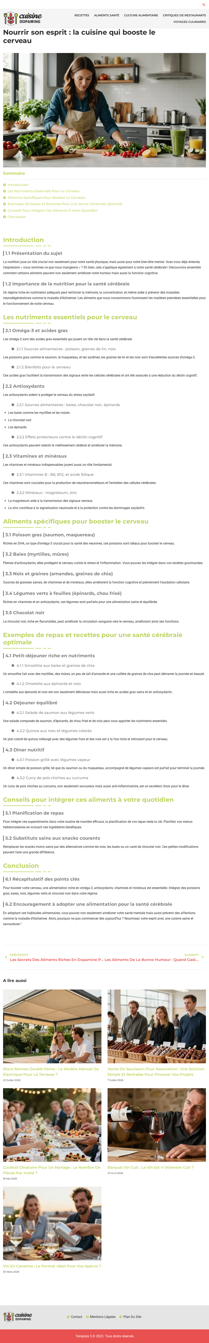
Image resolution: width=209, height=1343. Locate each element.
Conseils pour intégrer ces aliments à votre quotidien (53, 210)
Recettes (81, 15)
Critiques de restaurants (184, 15)
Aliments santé (106, 15)
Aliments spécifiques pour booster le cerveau (46, 198)
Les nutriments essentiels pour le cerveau (44, 191)
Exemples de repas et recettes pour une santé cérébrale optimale (65, 204)
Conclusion (17, 217)
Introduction (18, 185)
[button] (203, 4)
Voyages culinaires (189, 22)
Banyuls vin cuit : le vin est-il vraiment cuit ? (151, 1167)
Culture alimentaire (141, 15)
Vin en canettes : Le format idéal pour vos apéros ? (52, 1266)
